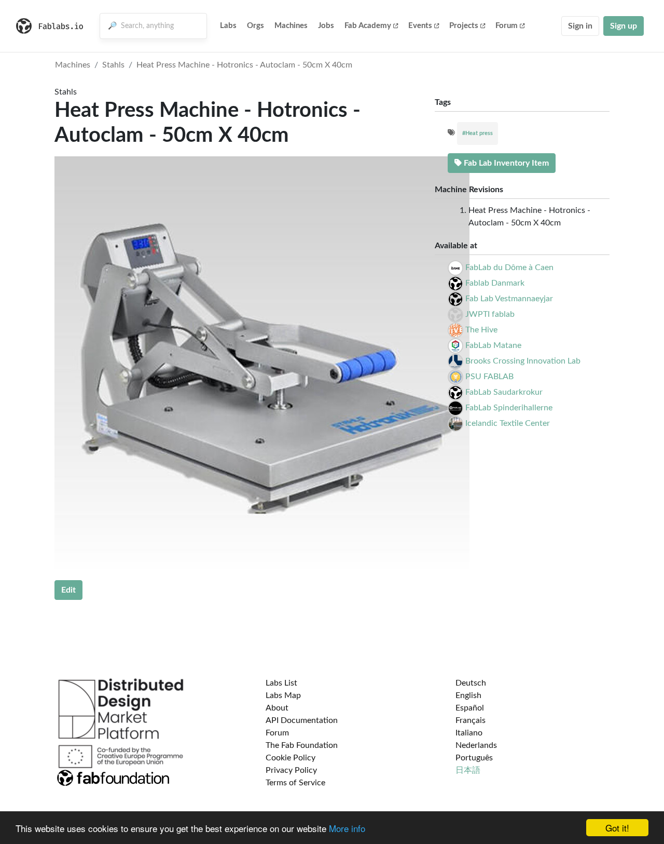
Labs (228, 26)
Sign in (580, 26)
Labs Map (283, 695)
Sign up (623, 26)
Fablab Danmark (494, 283)
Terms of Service (295, 783)
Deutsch (470, 683)
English (468, 695)
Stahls (113, 65)
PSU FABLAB (489, 376)
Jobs (326, 26)
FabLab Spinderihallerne (508, 408)
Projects (463, 26)
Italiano (468, 733)
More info (347, 828)
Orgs (255, 26)
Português (474, 758)
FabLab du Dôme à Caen (509, 267)
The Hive (481, 330)
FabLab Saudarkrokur (504, 392)
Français (470, 720)
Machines (291, 26)
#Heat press (477, 133)
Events (420, 26)
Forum (506, 26)
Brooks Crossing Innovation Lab (522, 361)
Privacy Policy (291, 770)
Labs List (281, 683)
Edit (68, 590)
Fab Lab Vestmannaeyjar (509, 298)
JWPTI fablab (490, 314)
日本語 (467, 770)
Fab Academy (367, 26)
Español (469, 708)
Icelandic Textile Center (507, 423)
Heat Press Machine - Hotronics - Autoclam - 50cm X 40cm (244, 65)
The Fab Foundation (302, 745)
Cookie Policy (290, 758)
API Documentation (302, 720)
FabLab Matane (493, 345)
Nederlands (476, 745)
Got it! (617, 827)
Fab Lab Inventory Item (505, 163)
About (277, 708)
